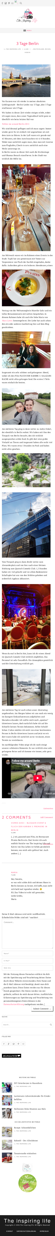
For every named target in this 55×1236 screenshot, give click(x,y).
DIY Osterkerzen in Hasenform (28, 1083)
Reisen (48, 49)
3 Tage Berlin (27, 43)
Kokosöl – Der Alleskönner (26, 1140)
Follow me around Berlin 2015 (15, 124)
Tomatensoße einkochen (25, 1153)
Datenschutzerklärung (14, 1004)
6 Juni (26, 49)
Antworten (48, 808)
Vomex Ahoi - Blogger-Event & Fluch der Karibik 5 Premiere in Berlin (29, 826)
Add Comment (46, 817)
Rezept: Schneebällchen (25, 1127)
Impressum (44, 1231)
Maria (14, 872)
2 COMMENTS (16, 817)
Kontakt (9, 1231)
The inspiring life (13, 49)
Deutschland (38, 49)
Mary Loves (7, 320)
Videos (27, 52)
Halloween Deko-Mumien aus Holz (30, 1109)
